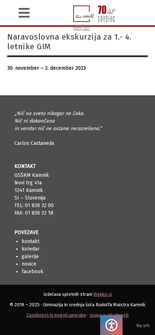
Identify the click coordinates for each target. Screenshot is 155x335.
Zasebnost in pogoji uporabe (56, 315)
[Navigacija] (24, 12)
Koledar (31, 249)
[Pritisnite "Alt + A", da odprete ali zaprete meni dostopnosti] (111, 325)
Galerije (30, 256)
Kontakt (30, 241)
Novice (29, 264)
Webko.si (102, 294)
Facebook (32, 272)
